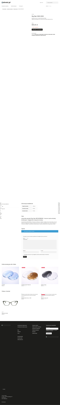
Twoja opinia (25, 239)
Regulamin (34, 331)
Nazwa (24, 250)
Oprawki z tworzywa (43, 35)
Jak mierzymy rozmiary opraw (22, 326)
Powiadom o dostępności (37, 29)
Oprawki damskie (41, 34)
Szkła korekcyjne (20, 339)
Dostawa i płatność (35, 325)
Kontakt (4, 389)
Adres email (48, 327)
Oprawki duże (46, 34)
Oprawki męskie (50, 34)
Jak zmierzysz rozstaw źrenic (22, 325)
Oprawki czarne (36, 34)
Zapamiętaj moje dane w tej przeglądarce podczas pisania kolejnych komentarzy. (36, 254)
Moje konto (41, 2)
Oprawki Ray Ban (37, 35)
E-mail (42, 250)
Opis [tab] (2, 206)
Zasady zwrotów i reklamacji (36, 326)
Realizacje (19, 331)
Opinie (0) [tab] (3, 208)
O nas (18, 333)
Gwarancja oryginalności (36, 328)
